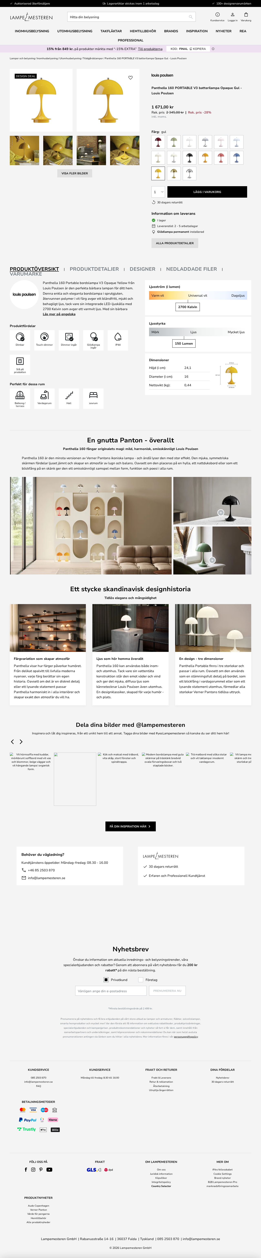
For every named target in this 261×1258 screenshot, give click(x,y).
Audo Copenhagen (38, 1205)
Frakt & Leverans (161, 1077)
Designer (142, 269)
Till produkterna (150, 49)
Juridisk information (161, 1173)
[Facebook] (26, 1170)
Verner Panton (38, 1209)
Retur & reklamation (161, 1081)
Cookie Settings (222, 1173)
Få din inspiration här (128, 826)
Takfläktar (111, 31)
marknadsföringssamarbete (223, 1186)
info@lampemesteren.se (46, 878)
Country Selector (161, 1186)
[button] (24, 150)
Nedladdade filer (191, 269)
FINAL (188, 49)
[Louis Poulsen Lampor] (173, 75)
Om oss (161, 1169)
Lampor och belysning (22, 58)
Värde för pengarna (38, 1213)
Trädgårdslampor (93, 58)
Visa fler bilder (75, 173)
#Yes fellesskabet (222, 1169)
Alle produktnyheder (38, 1222)
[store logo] (31, 17)
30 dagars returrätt (222, 1081)
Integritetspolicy (161, 1181)
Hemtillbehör (38, 1218)
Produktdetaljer (94, 269)
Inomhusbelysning (47, 58)
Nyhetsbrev (222, 1077)
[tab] (37, 269)
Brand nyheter (222, 1177)
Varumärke (26, 274)
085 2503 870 (38, 1077)
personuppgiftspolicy (186, 1036)
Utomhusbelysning (70, 58)
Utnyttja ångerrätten (161, 1090)
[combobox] (131, 16)
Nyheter (223, 31)
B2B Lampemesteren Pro (222, 1181)
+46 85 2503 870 (41, 870)
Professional (130, 40)
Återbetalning (161, 1086)
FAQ (38, 1086)
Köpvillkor (161, 1177)
